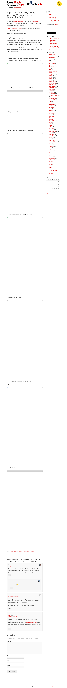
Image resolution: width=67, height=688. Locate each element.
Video (50, 167)
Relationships (52, 140)
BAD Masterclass (52, 14)
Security (50, 144)
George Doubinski (13, 580)
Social (50, 149)
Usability (51, 163)
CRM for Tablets (52, 83)
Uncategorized (52, 158)
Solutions (51, 151)
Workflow (51, 173)
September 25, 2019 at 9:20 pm (13, 596)
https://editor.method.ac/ (31, 622)
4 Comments (31, 551)
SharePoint (51, 146)
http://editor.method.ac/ (12, 47)
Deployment (51, 92)
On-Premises (51, 125)
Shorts (50, 147)
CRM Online (51, 84)
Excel (50, 101)
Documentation (52, 98)
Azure (50, 69)
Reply (10, 575)
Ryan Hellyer (51, 686)
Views (50, 169)
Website (8, 665)
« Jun (47, 193)
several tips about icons (18, 21)
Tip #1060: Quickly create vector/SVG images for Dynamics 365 (21, 15)
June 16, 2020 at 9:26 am (12, 616)
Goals (50, 108)
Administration (52, 57)
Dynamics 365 (52, 99)
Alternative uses (52, 62)
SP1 (49, 152)
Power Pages (51, 134)
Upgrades (51, 161)
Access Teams (52, 54)
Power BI (51, 132)
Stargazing (51, 153)
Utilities (50, 164)
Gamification (51, 107)
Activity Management (53, 56)
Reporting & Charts (53, 141)
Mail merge (51, 116)
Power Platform (52, 135)
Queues (50, 138)
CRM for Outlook (52, 81)
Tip (33, 4)
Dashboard (51, 89)
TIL (49, 155)
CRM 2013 (51, 77)
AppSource (51, 65)
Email (8, 660)
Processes (51, 137)
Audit (50, 68)
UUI (28, 551)
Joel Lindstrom (20, 551)
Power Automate (52, 131)
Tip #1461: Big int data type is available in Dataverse (54, 43)
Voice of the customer (53, 170)
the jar (56, 24)
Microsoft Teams (52, 120)
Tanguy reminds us (37, 21)
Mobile (50, 122)
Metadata (51, 119)
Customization (52, 87)
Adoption (51, 59)
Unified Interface (52, 160)
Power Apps (51, 129)
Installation (51, 110)
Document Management (54, 95)
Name (8, 655)
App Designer (52, 63)
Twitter (24, 551)
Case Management (53, 71)
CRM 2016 (51, 80)
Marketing (51, 117)
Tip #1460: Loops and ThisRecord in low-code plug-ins (54, 48)
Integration (51, 111)
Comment (9, 641)
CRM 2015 (51, 78)
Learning (51, 114)
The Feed (51, 21)
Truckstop (51, 157)
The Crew (51, 15)
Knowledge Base (52, 113)
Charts (50, 72)
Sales (50, 143)
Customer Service (53, 86)
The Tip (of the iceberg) (54, 20)
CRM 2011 (51, 75)
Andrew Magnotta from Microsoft (14, 28)
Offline (50, 123)
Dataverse (51, 90)
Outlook (50, 126)
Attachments (51, 66)
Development (52, 93)
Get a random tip (17, 7)
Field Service (51, 105)
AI (49, 60)
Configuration (52, 74)
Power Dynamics (15, 4)
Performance (52, 128)
